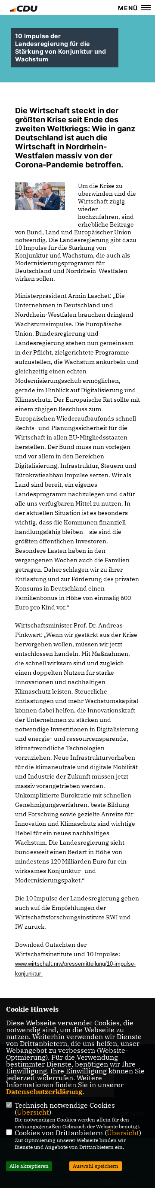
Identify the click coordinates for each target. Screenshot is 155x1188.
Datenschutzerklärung (44, 1091)
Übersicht (33, 1112)
